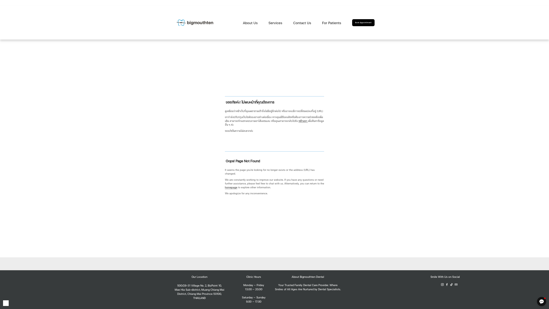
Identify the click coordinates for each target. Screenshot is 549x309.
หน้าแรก (303, 120)
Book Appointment (363, 22)
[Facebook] (446, 284)
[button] (541, 301)
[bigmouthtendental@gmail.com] (456, 284)
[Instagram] (442, 284)
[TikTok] (451, 284)
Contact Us (302, 22)
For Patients (331, 22)
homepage (231, 187)
